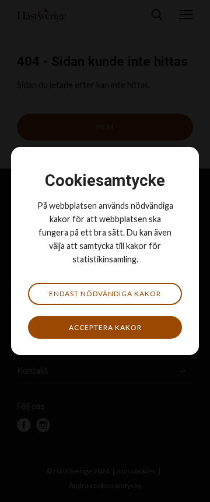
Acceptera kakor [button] (105, 327)
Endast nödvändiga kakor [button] (105, 293)
